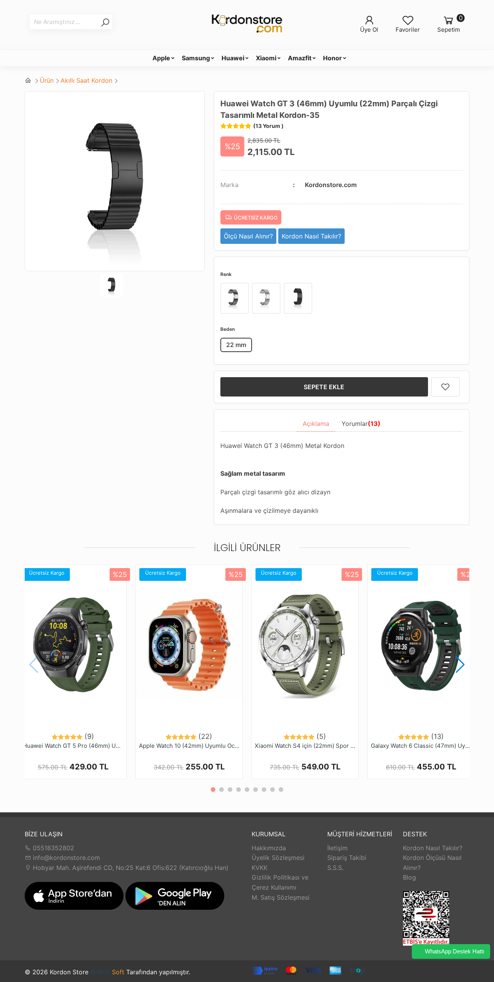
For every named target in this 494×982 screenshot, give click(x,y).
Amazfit (299, 58)
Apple (161, 58)
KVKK (259, 867)
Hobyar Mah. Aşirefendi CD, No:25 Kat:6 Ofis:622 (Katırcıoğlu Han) (129, 867)
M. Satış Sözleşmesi (281, 897)
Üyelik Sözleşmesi (278, 857)
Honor (332, 58)
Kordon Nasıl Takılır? (432, 848)
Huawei (233, 58)
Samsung (196, 58)
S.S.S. (335, 867)
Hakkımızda (269, 848)
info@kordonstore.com (65, 857)
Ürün (47, 80)
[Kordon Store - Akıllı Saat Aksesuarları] (247, 25)
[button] (460, 664)
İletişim (337, 848)
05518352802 (52, 848)
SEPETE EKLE (324, 387)
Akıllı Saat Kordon (86, 80)
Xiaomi (266, 58)
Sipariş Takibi (346, 857)
